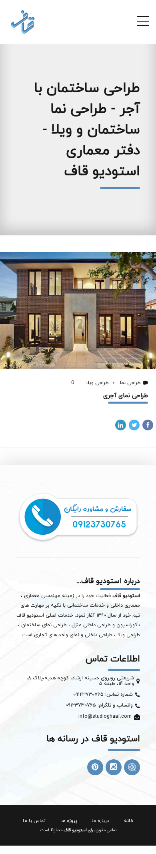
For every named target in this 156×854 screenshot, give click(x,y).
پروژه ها (68, 821)
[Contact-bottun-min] (78, 516)
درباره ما (100, 821)
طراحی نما (129, 382)
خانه (128, 821)
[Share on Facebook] (147, 425)
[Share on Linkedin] (120, 425)
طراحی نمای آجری (125, 395)
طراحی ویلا (96, 382)
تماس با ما (34, 821)
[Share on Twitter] (134, 425)
